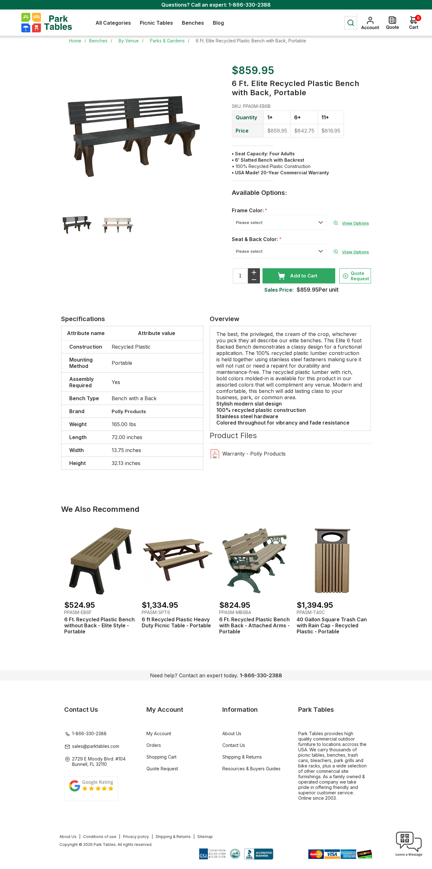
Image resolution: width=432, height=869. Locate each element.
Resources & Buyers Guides (251, 768)
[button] (409, 856)
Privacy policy (136, 836)
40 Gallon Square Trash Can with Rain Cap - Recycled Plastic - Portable (332, 626)
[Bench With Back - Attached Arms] (254, 560)
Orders (153, 745)
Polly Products (129, 411)
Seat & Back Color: (255, 239)
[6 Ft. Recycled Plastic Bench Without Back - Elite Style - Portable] (99, 560)
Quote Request (360, 275)
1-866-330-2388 (249, 5)
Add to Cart (303, 276)
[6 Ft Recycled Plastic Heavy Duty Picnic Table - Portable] (177, 560)
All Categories (113, 23)
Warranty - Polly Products (254, 453)
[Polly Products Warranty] (215, 453)
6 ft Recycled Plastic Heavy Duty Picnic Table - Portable (176, 623)
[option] (81, 225)
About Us (231, 733)
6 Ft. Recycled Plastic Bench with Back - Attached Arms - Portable (254, 626)
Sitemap (205, 836)
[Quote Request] (392, 22)
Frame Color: (248, 210)
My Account (158, 733)
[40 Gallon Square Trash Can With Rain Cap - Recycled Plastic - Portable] (332, 560)
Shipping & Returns (242, 757)
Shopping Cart (161, 757)
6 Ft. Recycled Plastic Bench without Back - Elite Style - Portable (99, 626)
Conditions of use (99, 836)
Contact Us (233, 745)
